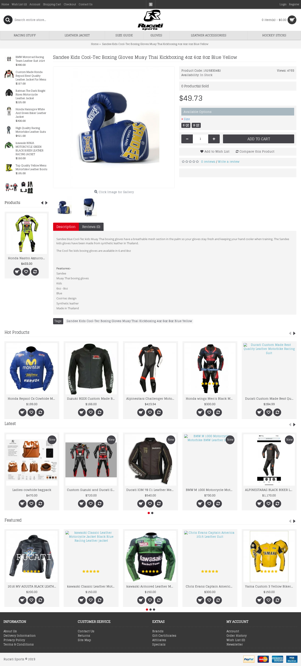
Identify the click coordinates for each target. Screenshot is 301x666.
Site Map (84, 640)
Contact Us (86, 631)
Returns (84, 636)
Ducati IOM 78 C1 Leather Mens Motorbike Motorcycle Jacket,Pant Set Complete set (151, 490)
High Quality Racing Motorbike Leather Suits (31, 130)
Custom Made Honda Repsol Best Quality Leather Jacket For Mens (31, 76)
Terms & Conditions (19, 645)
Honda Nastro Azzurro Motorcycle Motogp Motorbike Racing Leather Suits (27, 258)
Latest (10, 423)
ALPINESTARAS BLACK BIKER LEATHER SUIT (270, 490)
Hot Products (16, 332)
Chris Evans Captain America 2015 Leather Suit (211, 586)
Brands (158, 631)
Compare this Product (257, 151)
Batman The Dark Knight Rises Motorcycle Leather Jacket (30, 95)
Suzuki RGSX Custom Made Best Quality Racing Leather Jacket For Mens (92, 398)
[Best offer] (11, 187)
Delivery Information (20, 636)
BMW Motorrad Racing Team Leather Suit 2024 (30, 59)
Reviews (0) (91, 227)
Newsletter (235, 645)
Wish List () (236, 640)
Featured (13, 520)
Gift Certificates (164, 636)
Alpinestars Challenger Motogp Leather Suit (151, 398)
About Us (10, 631)
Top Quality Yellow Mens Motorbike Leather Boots (31, 168)
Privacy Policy (14, 640)
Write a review (228, 161)
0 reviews (208, 161)
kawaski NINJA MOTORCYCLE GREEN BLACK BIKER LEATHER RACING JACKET (29, 149)
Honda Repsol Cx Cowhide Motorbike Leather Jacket (33, 398)
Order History (237, 636)
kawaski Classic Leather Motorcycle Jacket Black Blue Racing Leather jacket (92, 586)
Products (12, 203)
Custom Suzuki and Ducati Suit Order (92, 490)
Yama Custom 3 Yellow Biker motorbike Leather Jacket (270, 586)
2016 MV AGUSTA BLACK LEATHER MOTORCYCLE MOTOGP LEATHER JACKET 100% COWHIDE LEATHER (33, 586)
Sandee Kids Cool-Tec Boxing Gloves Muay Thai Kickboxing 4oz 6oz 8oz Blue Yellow (129, 321)
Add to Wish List (216, 151)
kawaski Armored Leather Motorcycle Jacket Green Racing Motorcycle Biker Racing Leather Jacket (151, 586)
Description (66, 227)
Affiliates (159, 640)
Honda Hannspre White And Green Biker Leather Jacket (31, 113)
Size (187, 119)
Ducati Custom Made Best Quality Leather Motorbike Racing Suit (270, 398)
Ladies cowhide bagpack (31, 490)
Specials (158, 645)
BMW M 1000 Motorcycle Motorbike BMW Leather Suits (211, 490)
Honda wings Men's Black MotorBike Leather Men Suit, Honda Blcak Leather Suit (211, 398)
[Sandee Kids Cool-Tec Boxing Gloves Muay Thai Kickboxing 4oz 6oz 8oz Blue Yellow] (114, 127)
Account (233, 631)
